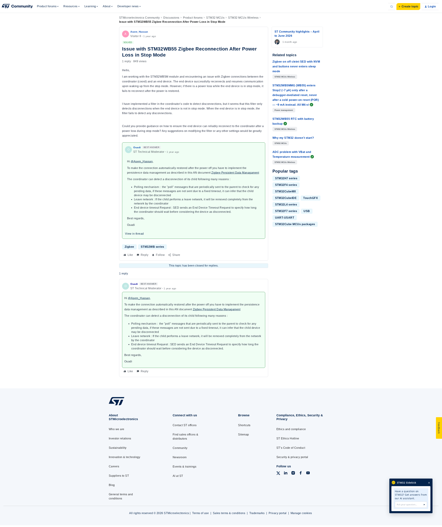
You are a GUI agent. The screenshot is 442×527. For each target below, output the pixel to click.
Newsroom (180, 457)
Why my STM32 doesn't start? (293, 137)
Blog (112, 485)
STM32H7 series (286, 178)
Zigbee (129, 246)
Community (180, 447)
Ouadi (137, 147)
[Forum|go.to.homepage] (17, 6)
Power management (284, 110)
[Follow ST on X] (278, 473)
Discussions (171, 17)
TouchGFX (310, 198)
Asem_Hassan (139, 31)
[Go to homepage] (134, 405)
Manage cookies (301, 513)
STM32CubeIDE (286, 198)
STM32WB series (152, 246)
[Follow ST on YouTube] (308, 473)
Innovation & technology (124, 457)
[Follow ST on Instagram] (293, 473)
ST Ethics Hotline (287, 438)
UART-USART (284, 217)
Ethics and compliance (291, 429)
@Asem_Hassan (142, 161)
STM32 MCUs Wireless (243, 17)
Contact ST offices (185, 425)
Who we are (116, 429)
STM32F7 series (286, 211)
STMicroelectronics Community (139, 17)
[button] (408, 6)
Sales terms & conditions (229, 513)
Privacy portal (278, 513)
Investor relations (120, 438)
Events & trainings (184, 466)
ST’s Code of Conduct (290, 447)
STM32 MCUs (215, 17)
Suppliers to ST (119, 475)
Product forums (193, 17)
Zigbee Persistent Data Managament (235, 172)
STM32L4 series (286, 204)
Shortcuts (244, 425)
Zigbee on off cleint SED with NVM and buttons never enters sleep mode (296, 66)
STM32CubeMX (285, 191)
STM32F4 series (286, 184)
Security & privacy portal (292, 457)
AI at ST (178, 475)
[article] (193, 328)
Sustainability (118, 447)
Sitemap (243, 434)
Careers (114, 466)
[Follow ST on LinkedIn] (286, 473)
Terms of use (200, 513)
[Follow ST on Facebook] (301, 473)
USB (307, 211)
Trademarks (257, 513)
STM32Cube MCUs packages (295, 224)
